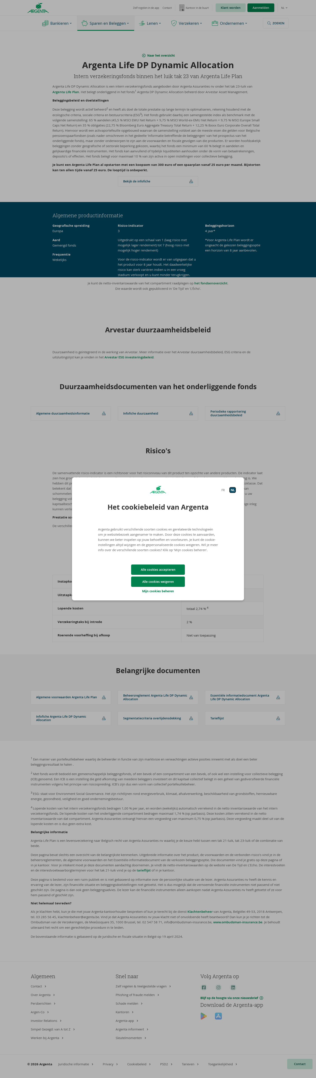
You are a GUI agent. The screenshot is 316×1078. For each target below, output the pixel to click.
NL (233, 490)
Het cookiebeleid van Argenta (158, 507)
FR (223, 490)
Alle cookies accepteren (158, 570)
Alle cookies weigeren (158, 582)
